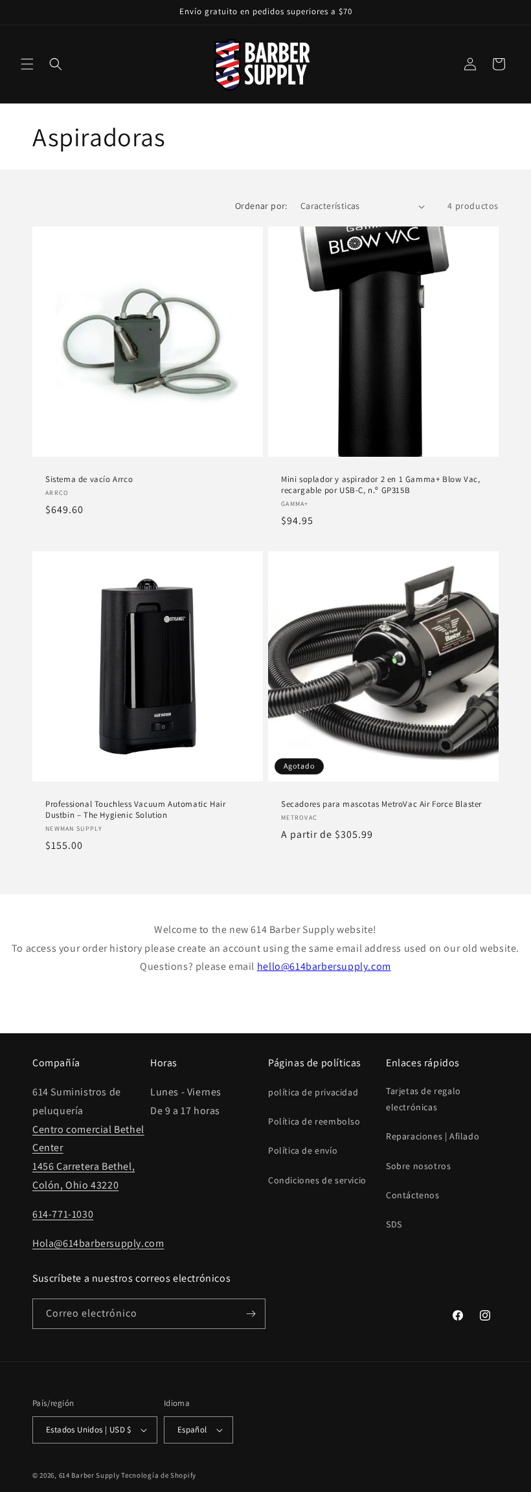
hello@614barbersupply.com (324, 966)
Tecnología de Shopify (158, 1475)
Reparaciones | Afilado (432, 1136)
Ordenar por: (261, 206)
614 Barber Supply (89, 1475)
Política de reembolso (314, 1121)
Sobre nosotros (418, 1166)
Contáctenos (413, 1195)
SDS (394, 1224)
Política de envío (302, 1150)
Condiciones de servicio (317, 1180)
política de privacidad (313, 1092)
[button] (27, 64)
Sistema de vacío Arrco (89, 479)
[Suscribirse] (250, 1314)
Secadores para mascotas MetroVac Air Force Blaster (381, 804)
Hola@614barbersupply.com (98, 1243)
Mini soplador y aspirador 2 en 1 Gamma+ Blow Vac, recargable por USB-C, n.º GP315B (380, 485)
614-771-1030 (62, 1214)
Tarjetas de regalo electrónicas (423, 1099)
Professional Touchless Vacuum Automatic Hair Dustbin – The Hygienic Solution (135, 809)
